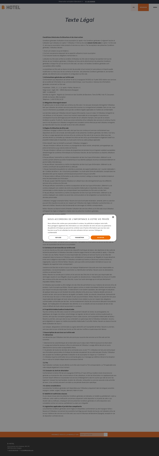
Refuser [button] (58, 237)
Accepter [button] (100, 237)
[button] (79, 238)
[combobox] (113, 217)
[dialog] (79, 228)
